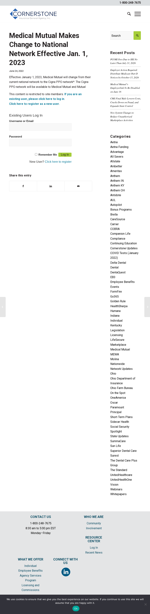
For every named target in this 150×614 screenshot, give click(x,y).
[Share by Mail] (78, 186)
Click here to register (58, 161)
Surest (114, 455)
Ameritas (116, 171)
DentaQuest (117, 272)
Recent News (93, 552)
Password (15, 136)
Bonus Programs (121, 209)
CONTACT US (40, 517)
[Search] (127, 14)
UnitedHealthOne (121, 479)
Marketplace (118, 344)
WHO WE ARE (94, 517)
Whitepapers (118, 494)
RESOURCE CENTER (93, 539)
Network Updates (121, 369)
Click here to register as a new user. (34, 104)
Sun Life (115, 446)
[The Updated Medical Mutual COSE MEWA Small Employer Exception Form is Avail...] (3, 307)
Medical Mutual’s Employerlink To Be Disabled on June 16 (125, 87)
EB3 (112, 277)
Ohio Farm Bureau (121, 388)
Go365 (114, 296)
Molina (114, 359)
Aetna (114, 142)
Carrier (114, 224)
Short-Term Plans (121, 417)
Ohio (113, 373)
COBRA (115, 229)
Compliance (117, 238)
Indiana (114, 315)
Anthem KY (117, 185)
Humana (115, 311)
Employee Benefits (122, 282)
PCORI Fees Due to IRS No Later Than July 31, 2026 (124, 61)
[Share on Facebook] (23, 186)
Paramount (117, 407)
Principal (115, 412)
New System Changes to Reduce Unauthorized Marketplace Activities (122, 116)
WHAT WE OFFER (30, 559)
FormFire (116, 291)
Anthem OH (117, 190)
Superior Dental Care (123, 451)
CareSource (117, 219)
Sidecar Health (119, 422)
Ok (76, 608)
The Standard (118, 470)
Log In (94, 547)
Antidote (115, 195)
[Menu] (136, 14)
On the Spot (117, 393)
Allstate (115, 161)
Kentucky (116, 325)
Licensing (116, 335)
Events (114, 287)
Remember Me (47, 154)
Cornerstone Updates (124, 248)
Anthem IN (117, 180)
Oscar (114, 402)
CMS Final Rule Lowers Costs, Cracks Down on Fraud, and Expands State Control (125, 102)
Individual (116, 320)
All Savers (116, 156)
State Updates (119, 436)
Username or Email (21, 121)
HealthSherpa (119, 306)
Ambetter (116, 166)
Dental (114, 267)
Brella (114, 214)
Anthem (115, 176)
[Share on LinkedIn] (51, 186)
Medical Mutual (120, 349)
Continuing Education (123, 243)
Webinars (116, 489)
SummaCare (118, 441)
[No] (145, 604)
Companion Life (120, 233)
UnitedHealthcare (121, 475)
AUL (113, 200)
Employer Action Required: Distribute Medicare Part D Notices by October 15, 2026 (124, 73)
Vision (114, 484)
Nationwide (117, 364)
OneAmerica (118, 397)
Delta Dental (118, 262)
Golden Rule (118, 301)
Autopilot (116, 205)
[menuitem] (127, 14)
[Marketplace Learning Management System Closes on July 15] (147, 307)
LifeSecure (117, 340)
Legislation (117, 330)
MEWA (114, 354)
